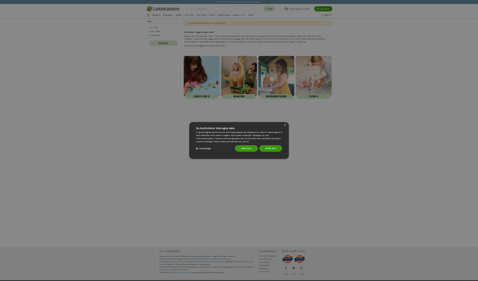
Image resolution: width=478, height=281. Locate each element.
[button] (203, 148)
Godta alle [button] (270, 148)
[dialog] (239, 140)
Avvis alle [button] (246, 148)
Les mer (245, 141)
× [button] (285, 125)
